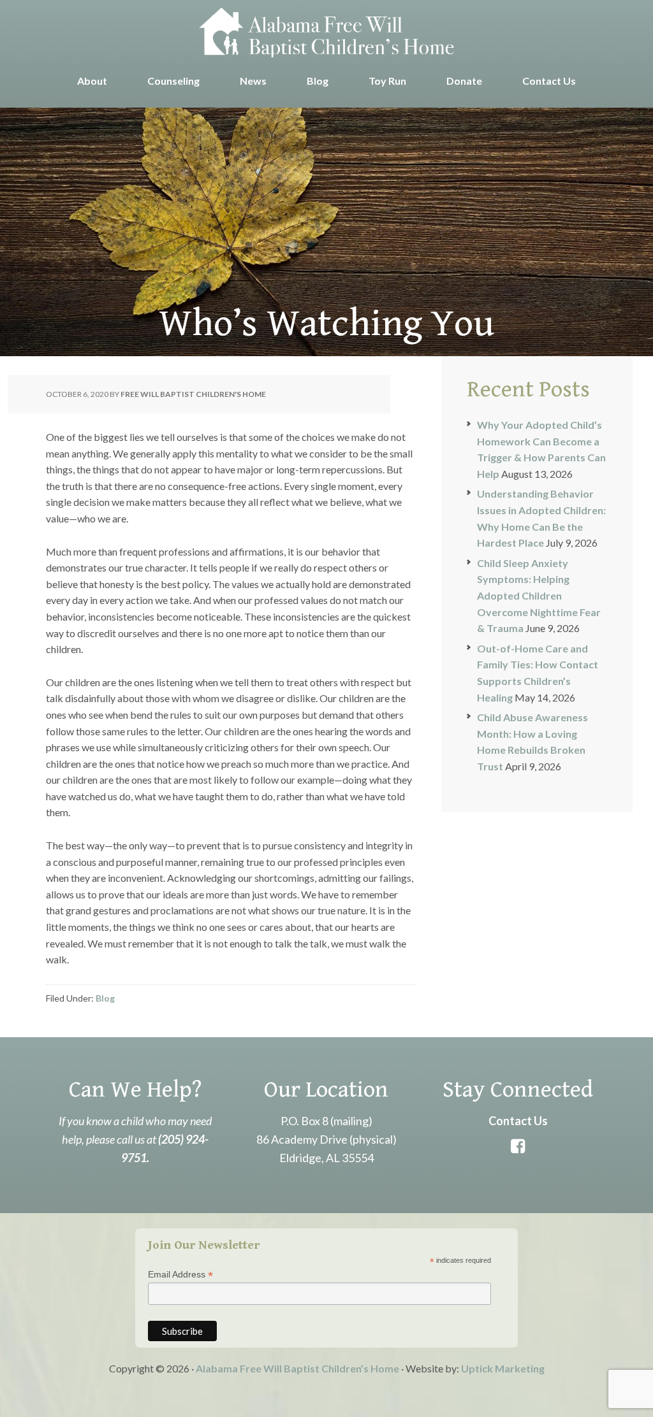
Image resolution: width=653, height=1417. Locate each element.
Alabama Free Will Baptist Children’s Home (297, 1368)
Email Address (180, 1275)
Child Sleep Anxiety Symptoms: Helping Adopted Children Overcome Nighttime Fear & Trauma (539, 595)
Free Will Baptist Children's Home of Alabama (326, 31)
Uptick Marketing (503, 1368)
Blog (105, 998)
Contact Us (518, 1121)
